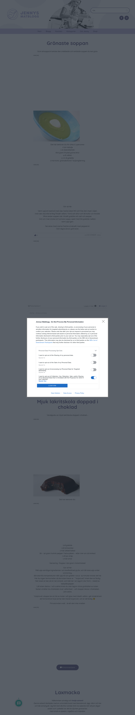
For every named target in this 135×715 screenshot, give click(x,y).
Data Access (67, 393)
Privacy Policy (79, 393)
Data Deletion (55, 393)
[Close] (104, 322)
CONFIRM (52, 385)
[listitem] (67, 350)
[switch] (93, 355)
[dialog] (67, 357)
